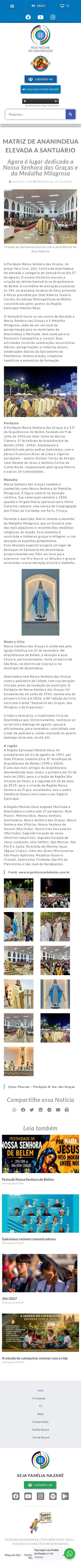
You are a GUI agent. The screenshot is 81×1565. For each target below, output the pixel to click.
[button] (12, 6)
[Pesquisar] (70, 114)
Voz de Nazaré (64, 181)
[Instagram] (40, 1496)
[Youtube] (28, 1496)
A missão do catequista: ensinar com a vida (35, 1358)
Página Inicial (45, 181)
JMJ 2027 (9, 1298)
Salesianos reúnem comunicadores (29, 1239)
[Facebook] (16, 1496)
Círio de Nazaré (40, 1437)
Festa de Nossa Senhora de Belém (28, 1179)
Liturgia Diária (40, 1421)
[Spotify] (53, 1496)
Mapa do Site (12, 1555)
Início (40, 1390)
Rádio (40, 1414)
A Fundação (38, 1398)
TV (40, 1406)
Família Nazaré (40, 1429)
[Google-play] (65, 1496)
